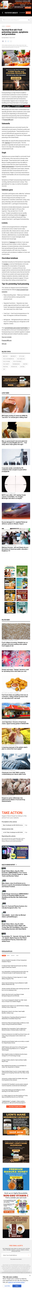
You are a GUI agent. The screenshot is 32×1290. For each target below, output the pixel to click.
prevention (11, 47)
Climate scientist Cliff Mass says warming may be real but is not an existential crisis (15, 989)
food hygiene (8, 46)
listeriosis (12, 242)
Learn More (7, 1286)
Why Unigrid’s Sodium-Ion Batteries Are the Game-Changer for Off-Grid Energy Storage (14, 1055)
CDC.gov (4, 343)
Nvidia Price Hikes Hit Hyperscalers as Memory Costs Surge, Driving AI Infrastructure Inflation (15, 1023)
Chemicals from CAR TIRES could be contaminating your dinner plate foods (14, 773)
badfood (6, 45)
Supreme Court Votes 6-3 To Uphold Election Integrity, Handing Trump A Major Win (15, 1006)
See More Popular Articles (16, 1106)
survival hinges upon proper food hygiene (16, 328)
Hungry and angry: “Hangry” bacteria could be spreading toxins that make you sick (15, 670)
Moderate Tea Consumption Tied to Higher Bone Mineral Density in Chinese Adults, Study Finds (14, 1029)
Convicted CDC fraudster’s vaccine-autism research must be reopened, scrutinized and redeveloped (15, 1085)
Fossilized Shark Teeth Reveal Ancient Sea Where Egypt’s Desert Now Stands (14, 966)
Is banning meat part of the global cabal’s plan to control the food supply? (15, 748)
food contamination (20, 45)
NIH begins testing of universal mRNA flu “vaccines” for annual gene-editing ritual (14, 416)
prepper (3, 47)
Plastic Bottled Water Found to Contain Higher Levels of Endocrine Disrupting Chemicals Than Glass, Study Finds (15, 1073)
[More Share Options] (11, 41)
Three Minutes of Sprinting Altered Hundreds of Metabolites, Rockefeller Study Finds (14, 1017)
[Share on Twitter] (8, 41)
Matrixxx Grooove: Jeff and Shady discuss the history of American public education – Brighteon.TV (15, 549)
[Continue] (29, 1255)
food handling (21, 358)
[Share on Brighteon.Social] (3, 41)
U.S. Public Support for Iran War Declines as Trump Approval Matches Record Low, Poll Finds (15, 1096)
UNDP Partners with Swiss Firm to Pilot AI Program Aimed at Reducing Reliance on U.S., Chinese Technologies (14, 1048)
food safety (20, 46)
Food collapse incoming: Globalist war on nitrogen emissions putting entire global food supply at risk (15, 644)
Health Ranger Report (8, 864)
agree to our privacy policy (16, 1282)
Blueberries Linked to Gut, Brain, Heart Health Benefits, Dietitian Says (13, 1012)
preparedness (25, 46)
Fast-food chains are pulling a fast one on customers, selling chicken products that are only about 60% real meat (15, 696)
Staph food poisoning (8, 166)
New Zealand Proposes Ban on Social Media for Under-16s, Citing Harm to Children (14, 1066)
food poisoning (14, 46)
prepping (7, 47)
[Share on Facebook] (5, 41)
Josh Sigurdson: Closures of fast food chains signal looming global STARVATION (15, 722)
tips (18, 47)
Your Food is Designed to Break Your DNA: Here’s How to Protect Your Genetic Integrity (14, 1000)
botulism (14, 45)
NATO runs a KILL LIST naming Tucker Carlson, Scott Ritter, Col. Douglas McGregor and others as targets (14, 496)
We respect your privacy (16, 1259)
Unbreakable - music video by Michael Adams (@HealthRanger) (14, 916)
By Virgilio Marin (5, 37)
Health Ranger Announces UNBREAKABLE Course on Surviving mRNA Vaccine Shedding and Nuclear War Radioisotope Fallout (15, 896)
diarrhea (7, 142)
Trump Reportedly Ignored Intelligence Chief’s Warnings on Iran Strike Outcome (13, 1090)
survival (15, 47)
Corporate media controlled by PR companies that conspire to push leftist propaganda (14, 469)
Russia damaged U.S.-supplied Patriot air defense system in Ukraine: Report (14, 523)
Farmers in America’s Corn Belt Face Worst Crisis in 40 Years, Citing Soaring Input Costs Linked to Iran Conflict (15, 1036)
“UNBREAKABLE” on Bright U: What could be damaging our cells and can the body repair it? (14, 1102)
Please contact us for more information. (11, 841)
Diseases (8, 26)
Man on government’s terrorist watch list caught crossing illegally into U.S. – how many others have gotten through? (14, 442)
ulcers (23, 215)
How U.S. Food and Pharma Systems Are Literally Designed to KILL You (14, 907)
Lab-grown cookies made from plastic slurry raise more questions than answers (14, 1079)
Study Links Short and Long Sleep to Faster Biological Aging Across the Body (13, 995)
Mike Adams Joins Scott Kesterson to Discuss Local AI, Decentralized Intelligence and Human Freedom (16, 884)
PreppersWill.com (8, 119)
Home (3, 26)
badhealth (10, 45)
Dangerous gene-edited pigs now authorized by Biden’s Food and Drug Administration (13, 799)
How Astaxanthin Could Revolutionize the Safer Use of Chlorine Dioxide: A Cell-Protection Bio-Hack (15, 972)
